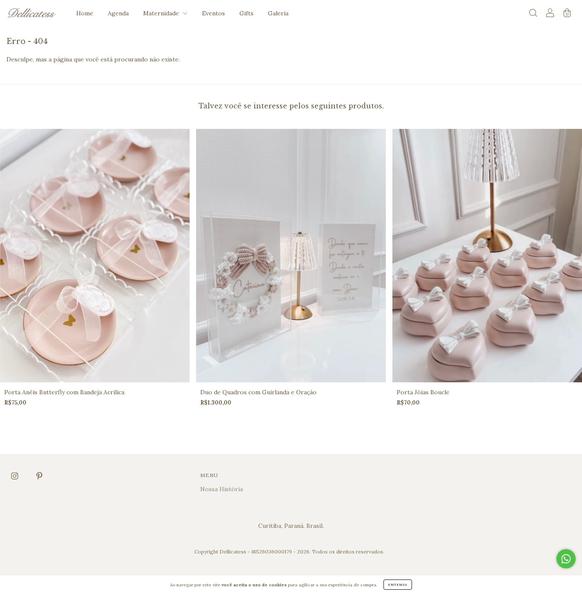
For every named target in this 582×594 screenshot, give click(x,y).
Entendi (397, 584)
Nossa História (221, 489)
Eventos (213, 13)
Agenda (118, 13)
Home (84, 13)
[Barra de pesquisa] (533, 14)
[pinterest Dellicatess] (39, 476)
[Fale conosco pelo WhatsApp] (566, 558)
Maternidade (162, 13)
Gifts (246, 13)
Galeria (278, 13)
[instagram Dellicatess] (15, 476)
